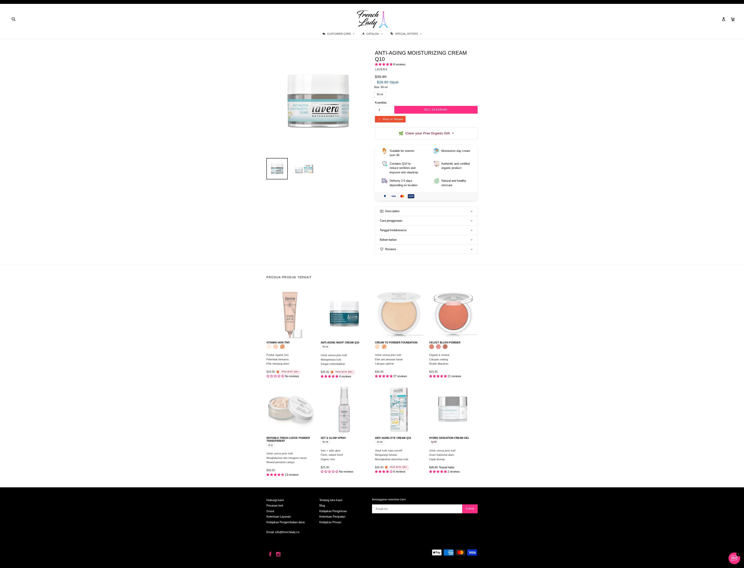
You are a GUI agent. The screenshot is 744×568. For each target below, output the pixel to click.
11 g (270, 444)
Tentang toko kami (330, 500)
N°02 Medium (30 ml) (275, 346)
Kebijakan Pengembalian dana (285, 522)
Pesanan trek (274, 505)
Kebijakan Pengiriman (333, 511)
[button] (384, 64)
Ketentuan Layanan (278, 516)
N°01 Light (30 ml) (268, 346)
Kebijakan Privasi (330, 522)
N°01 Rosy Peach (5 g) (431, 346)
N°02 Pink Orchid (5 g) (438, 346)
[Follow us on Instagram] (278, 554)
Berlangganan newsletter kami (389, 499)
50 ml (380, 93)
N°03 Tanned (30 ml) (282, 346)
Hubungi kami (275, 500)
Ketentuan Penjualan (332, 516)
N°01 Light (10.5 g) (377, 346)
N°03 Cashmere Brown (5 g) (445, 346)
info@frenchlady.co (287, 532)
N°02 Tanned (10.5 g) (384, 346)
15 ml (379, 441)
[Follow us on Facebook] (270, 554)
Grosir (270, 511)
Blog (322, 505)
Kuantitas (381, 102)
